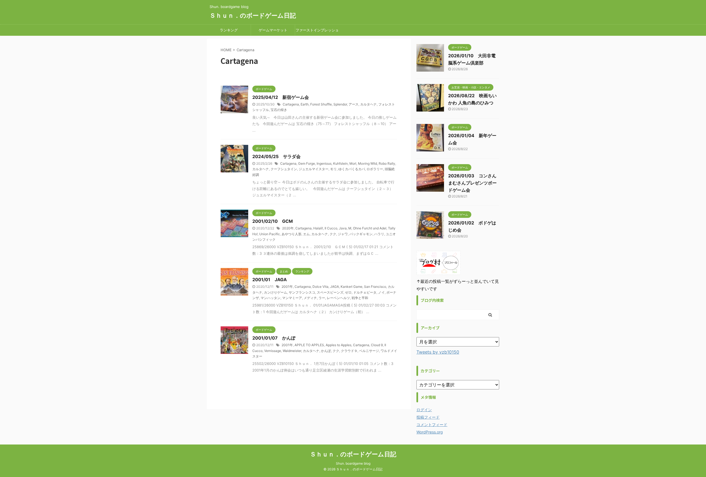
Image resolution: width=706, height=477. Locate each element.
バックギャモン (361, 234)
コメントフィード (431, 424)
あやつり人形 (291, 234)
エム (306, 234)
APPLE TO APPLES (309, 345)
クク (333, 234)
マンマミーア (292, 298)
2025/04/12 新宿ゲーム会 (280, 97)
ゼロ (348, 292)
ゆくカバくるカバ (351, 169)
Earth (305, 104)
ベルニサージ (369, 351)
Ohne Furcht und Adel (369, 228)
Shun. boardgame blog (353, 463)
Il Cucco (331, 228)
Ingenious (324, 163)
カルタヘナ (368, 104)
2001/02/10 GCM (272, 221)
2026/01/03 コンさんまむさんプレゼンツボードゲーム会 (472, 183)
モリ (333, 169)
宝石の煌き (279, 110)
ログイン (424, 409)
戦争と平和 (360, 298)
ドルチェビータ (364, 292)
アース (354, 104)
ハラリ (379, 234)
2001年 (287, 286)
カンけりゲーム (275, 292)
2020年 (288, 228)
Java (343, 228)
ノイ (381, 292)
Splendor (340, 104)
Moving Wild (367, 163)
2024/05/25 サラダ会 (276, 156)
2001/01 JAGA (269, 279)
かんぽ (326, 351)
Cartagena (291, 104)
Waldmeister (292, 351)
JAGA (334, 286)
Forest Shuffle (321, 104)
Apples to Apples (338, 345)
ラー (322, 298)
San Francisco (375, 286)
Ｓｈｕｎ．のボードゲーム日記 (253, 15)
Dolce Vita (320, 286)
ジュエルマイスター (313, 169)
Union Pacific (269, 234)
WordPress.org (429, 432)
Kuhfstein (340, 163)
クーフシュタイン (284, 169)
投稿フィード (428, 417)
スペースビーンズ (330, 292)
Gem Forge (306, 163)
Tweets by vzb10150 (437, 352)
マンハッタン (270, 298)
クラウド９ (349, 351)
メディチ (310, 298)
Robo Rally (387, 163)
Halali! (318, 228)
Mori (352, 163)
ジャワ (343, 234)
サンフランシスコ (302, 292)
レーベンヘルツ (338, 298)
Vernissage (272, 351)
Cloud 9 (377, 345)
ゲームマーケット (273, 30)
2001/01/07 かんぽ (273, 338)
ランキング (229, 30)
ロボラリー (375, 169)
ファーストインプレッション (317, 32)
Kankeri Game (351, 286)
